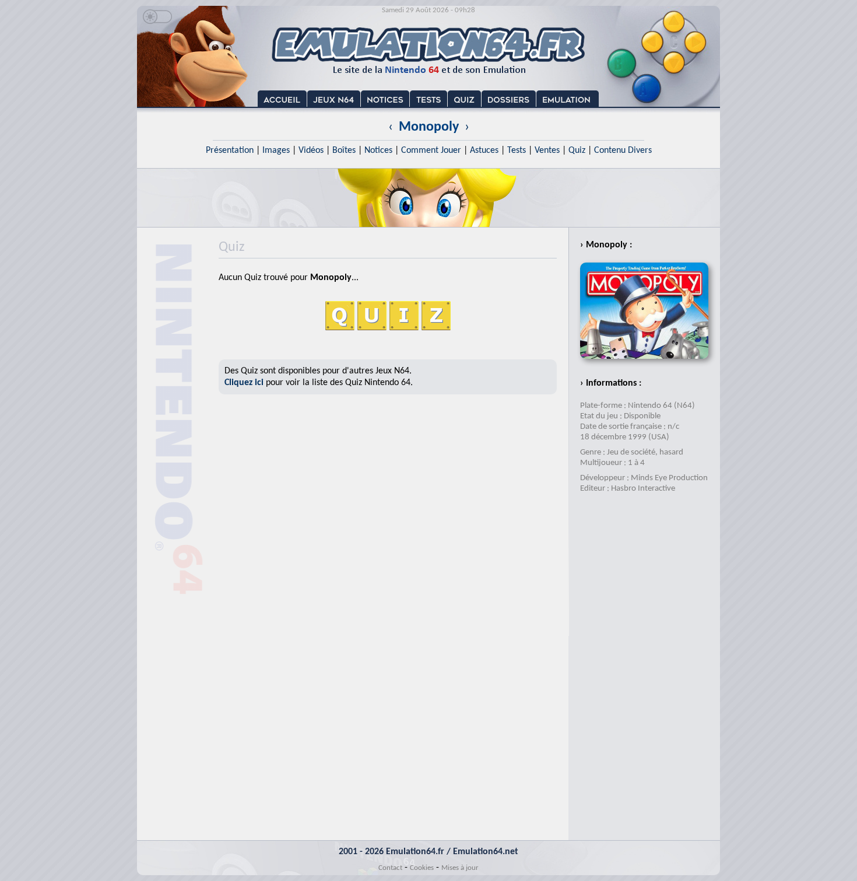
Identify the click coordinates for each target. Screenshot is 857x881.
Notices (378, 150)
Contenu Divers (623, 150)
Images (276, 150)
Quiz (576, 150)
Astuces (484, 150)
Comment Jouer (431, 150)
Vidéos (311, 150)
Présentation (230, 150)
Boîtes (344, 150)
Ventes (547, 150)
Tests (516, 150)
